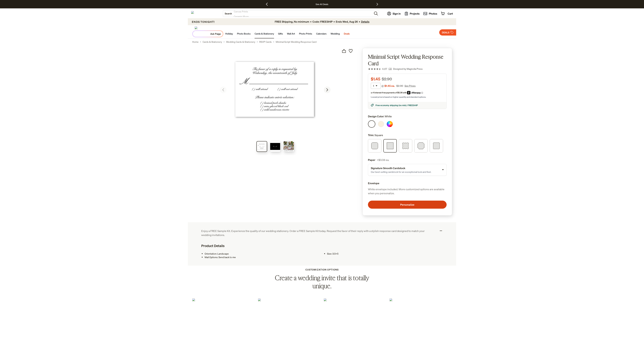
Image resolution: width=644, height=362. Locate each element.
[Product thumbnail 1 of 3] (261, 146)
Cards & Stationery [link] (212, 42)
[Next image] (327, 89)
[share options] (344, 51)
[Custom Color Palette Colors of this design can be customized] (390, 124)
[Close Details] (441, 231)
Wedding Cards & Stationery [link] (240, 42)
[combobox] (298, 13)
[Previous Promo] (268, 4)
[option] (371, 124)
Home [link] (195, 42)
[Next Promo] (377, 4)
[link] (380, 69)
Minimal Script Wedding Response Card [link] (296, 42)
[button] (376, 13)
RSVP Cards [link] (265, 42)
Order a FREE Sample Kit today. (308, 231)
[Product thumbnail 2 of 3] (275, 146)
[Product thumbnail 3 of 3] (288, 146)
